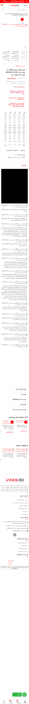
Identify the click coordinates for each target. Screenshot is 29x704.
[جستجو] (2, 9)
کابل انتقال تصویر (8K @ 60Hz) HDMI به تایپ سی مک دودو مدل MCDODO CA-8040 (7, 455)
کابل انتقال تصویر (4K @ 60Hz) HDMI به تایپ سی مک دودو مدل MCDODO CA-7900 (21, 455)
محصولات (21, 13)
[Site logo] (14, 5)
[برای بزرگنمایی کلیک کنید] (25, 47)
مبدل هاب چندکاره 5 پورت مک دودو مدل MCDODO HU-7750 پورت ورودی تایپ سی (7, 427)
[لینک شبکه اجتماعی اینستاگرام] (27, 1)
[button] (17, 422)
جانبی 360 (26, 13)
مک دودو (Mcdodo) (20, 66)
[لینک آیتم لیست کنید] (14, 500)
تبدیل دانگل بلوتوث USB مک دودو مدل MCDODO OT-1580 (22, 427)
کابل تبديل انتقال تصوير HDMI (15, 157)
